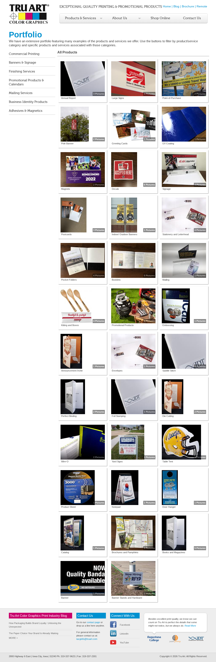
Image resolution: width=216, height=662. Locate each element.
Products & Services (80, 18)
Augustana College (154, 638)
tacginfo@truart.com (86, 639)
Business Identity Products (28, 102)
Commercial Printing (24, 54)
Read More (190, 625)
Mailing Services (20, 93)
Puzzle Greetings (175, 638)
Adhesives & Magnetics (25, 111)
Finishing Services (22, 71)
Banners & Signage (22, 62)
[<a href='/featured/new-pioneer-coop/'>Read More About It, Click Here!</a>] (83, 351)
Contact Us (192, 18)
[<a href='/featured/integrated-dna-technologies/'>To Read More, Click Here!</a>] (184, 351)
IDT (196, 638)
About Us (119, 18)
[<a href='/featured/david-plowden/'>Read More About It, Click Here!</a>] (184, 533)
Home (167, 6)
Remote (202, 6)
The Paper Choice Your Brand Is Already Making (33, 633)
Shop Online (160, 18)
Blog (176, 6)
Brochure (188, 6)
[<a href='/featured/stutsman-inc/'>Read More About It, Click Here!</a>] (133, 78)
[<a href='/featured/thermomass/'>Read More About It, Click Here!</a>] (83, 533)
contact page (93, 622)
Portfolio (25, 34)
